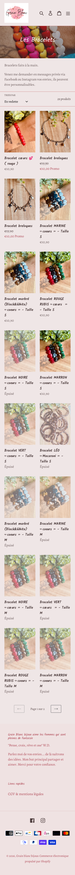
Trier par (9, 95)
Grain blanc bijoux (27, 856)
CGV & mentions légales (25, 794)
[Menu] (68, 13)
